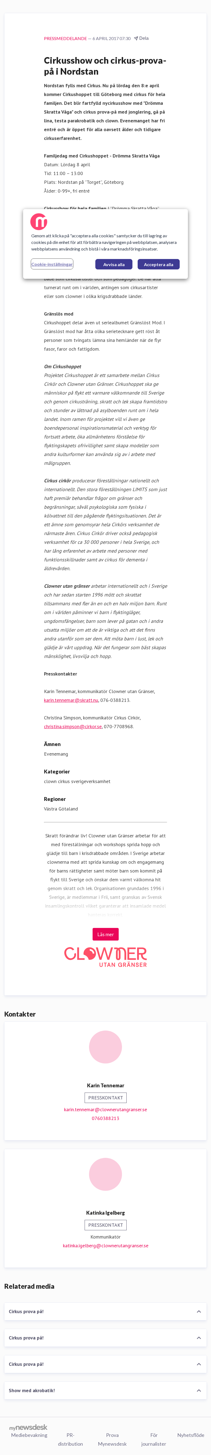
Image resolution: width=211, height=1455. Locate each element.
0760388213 (105, 1118)
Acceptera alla (158, 264)
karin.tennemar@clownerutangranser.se (105, 1109)
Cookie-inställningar (52, 264)
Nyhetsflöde (190, 1435)
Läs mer (105, 934)
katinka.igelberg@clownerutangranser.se (105, 1245)
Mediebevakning (29, 1435)
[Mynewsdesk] (28, 1427)
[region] (105, 244)
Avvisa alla (114, 264)
